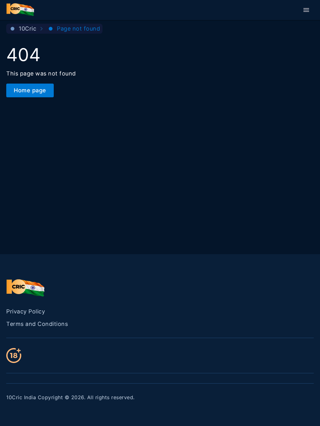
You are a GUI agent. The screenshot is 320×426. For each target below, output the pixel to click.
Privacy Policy (25, 311)
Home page (30, 90)
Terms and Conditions (37, 324)
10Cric (27, 28)
